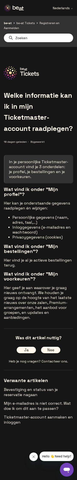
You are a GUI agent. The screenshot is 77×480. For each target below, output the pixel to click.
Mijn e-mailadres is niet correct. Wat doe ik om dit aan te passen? (37, 406)
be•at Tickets (25, 23)
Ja (26, 349)
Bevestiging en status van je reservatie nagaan (31, 392)
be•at (8, 23)
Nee (50, 349)
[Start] (15, 8)
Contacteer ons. (54, 361)
